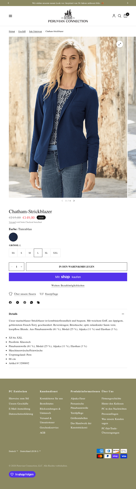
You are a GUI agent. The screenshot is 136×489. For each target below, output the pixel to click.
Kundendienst (49, 391)
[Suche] (120, 16)
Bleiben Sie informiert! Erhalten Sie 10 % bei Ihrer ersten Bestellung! (68, 3)
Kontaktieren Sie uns (51, 398)
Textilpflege (77, 413)
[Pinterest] (25, 302)
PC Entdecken (18, 391)
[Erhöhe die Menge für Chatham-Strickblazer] (21, 267)
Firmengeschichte (111, 398)
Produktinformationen (83, 391)
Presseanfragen (110, 413)
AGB (42, 432)
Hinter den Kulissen (113, 403)
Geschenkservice (49, 427)
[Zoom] (119, 44)
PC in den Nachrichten (114, 408)
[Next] (74, 201)
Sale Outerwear (35, 31)
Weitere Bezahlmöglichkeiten (67, 285)
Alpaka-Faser (78, 398)
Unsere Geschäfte (18, 403)
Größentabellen (79, 418)
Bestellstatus (46, 403)
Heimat (12, 31)
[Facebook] (11, 302)
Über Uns (108, 391)
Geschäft (22, 31)
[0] (125, 16)
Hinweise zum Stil (19, 398)
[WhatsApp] (32, 302)
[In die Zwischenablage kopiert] (39, 302)
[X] (18, 302)
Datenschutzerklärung (21, 413)
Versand (12, 222)
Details (13, 314)
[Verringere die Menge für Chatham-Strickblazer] (11, 267)
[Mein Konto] (114, 16)
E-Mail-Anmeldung (19, 408)
